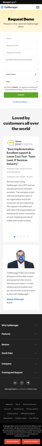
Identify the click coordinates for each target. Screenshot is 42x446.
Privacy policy (32, 409)
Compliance (19, 409)
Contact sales (21, 418)
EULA (18, 404)
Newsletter (8, 418)
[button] (14, 236)
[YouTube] (28, 383)
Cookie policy (12, 413)
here (26, 434)
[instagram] (22, 383)
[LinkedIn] (15, 383)
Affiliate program (28, 413)
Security (7, 409)
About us (9, 404)
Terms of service (29, 404)
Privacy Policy (32, 89)
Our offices (33, 418)
